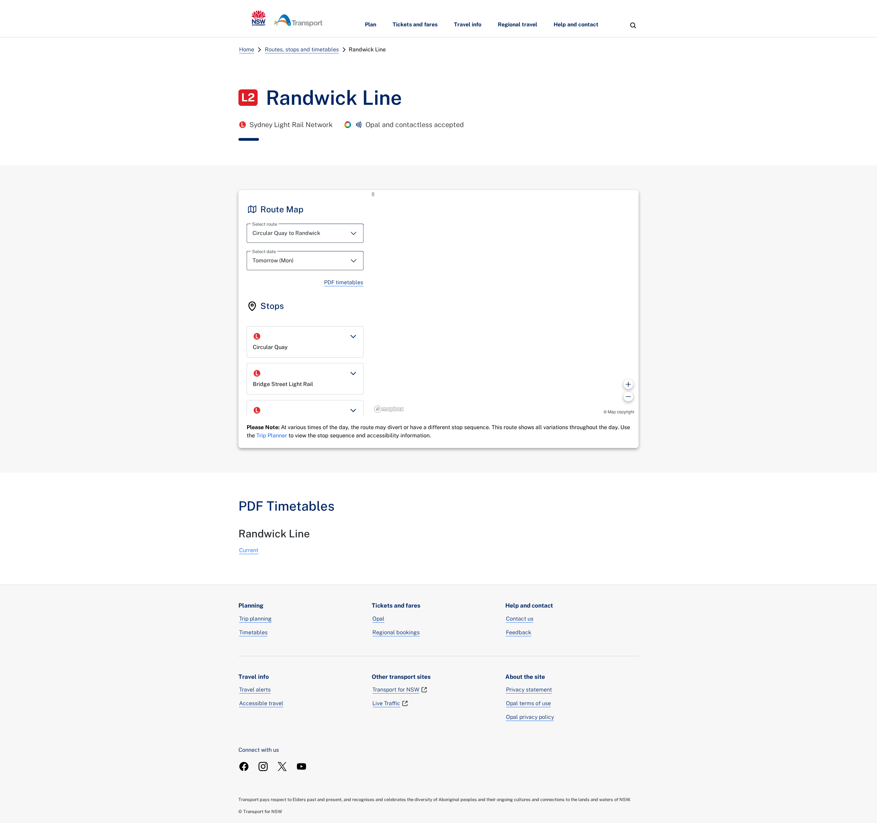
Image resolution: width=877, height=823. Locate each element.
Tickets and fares (415, 24)
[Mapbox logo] (389, 409)
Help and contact (576, 24)
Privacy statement (529, 689)
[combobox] (305, 233)
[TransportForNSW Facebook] (244, 766)
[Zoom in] (628, 384)
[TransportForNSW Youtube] (301, 766)
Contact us (519, 618)
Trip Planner (271, 435)
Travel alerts (255, 689)
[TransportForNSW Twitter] (282, 766)
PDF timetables (343, 282)
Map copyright (621, 411)
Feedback (518, 632)
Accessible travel (261, 703)
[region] (505, 302)
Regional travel (517, 24)
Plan (370, 24)
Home (246, 49)
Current (248, 550)
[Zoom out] (628, 396)
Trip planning (255, 618)
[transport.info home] (287, 18)
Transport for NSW (395, 689)
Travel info (467, 24)
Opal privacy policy (530, 717)
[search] (633, 25)
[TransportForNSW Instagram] (263, 766)
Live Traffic (386, 703)
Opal (378, 618)
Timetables (253, 632)
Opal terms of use (528, 703)
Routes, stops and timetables (302, 49)
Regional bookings (396, 632)
